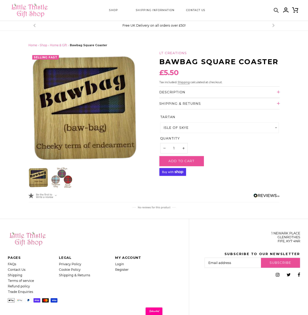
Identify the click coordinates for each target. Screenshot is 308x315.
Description (172, 92)
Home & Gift (58, 45)
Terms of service (21, 281)
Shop (113, 10)
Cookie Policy (70, 270)
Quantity (170, 138)
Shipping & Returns (180, 104)
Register (122, 270)
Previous (34, 25)
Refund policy (19, 286)
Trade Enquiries (20, 292)
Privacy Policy (70, 264)
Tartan (168, 117)
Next (273, 25)
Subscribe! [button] (154, 311)
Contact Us (16, 270)
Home (32, 45)
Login (119, 264)
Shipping (184, 82)
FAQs (12, 264)
